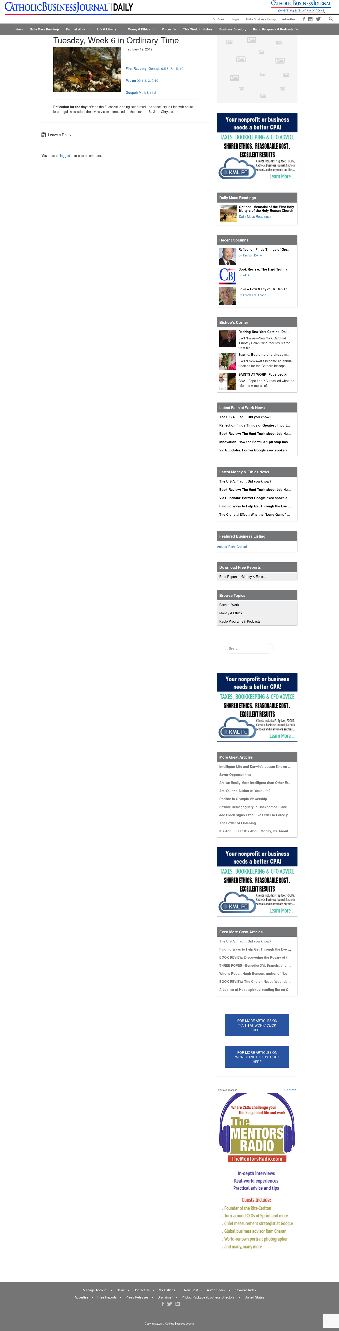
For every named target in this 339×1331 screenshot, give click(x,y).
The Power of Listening (237, 823)
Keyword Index (245, 1290)
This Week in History (198, 29)
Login (235, 19)
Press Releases (137, 1297)
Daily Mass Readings (44, 29)
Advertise (288, 19)
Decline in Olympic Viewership (243, 798)
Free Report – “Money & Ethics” (242, 576)
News (19, 29)
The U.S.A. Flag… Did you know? (245, 417)
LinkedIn (310, 19)
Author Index (216, 1290)
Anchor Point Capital (232, 546)
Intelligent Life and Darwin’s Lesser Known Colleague (261, 766)
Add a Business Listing (260, 19)
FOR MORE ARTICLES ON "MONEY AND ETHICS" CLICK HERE (257, 1057)
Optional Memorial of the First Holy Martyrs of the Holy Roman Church (266, 208)
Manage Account (95, 1290)
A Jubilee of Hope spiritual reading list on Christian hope (264, 989)
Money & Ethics (139, 29)
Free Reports (107, 1297)
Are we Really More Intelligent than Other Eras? (256, 782)
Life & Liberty (106, 29)
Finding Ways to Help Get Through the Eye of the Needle (264, 506)
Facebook (304, 19)
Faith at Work (75, 29)
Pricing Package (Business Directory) (209, 1297)
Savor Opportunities (235, 774)
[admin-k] (227, 276)
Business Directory (232, 29)
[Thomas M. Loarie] (227, 296)
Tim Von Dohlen (253, 255)
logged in (66, 155)
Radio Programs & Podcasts (273, 29)
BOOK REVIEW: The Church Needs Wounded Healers (260, 981)
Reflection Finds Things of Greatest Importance (276, 249)
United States (254, 1297)
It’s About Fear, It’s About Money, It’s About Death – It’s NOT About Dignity (278, 831)
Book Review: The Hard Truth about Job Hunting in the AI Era (286, 269)
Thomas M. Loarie (254, 295)
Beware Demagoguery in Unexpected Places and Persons (264, 806)
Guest (221, 19)
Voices (166, 29)
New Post (191, 1290)
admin (246, 275)
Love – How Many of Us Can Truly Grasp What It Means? (282, 289)
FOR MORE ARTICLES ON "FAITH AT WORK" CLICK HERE (257, 1025)
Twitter (318, 19)
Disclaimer (165, 1297)
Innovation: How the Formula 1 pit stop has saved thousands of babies (275, 441)
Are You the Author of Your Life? (245, 790)
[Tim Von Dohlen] (227, 256)
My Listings (167, 1290)
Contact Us (142, 1290)
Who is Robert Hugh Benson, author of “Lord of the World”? (267, 973)
